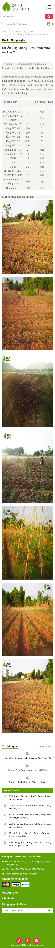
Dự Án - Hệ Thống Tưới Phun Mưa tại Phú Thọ (27, 34)
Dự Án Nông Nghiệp (24, 31)
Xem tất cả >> (46, 747)
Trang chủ (6, 31)
